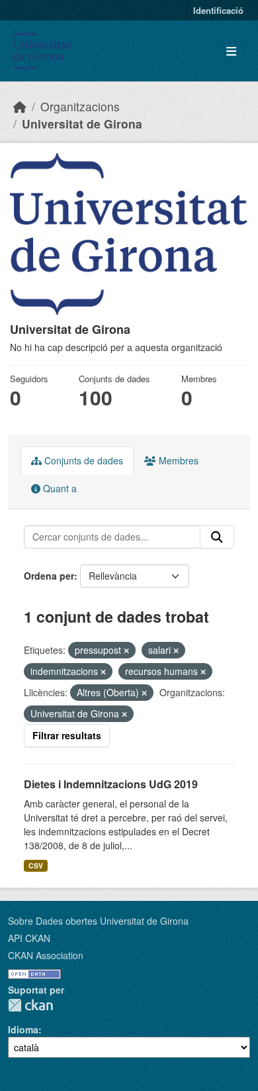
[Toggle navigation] (231, 51)
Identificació (218, 10)
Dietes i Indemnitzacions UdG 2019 (111, 784)
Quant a (58, 488)
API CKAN (29, 938)
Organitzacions (80, 106)
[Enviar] (217, 537)
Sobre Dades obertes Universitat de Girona (98, 920)
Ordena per (49, 575)
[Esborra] (126, 650)
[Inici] (19, 106)
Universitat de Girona (82, 123)
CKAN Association (45, 955)
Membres (177, 460)
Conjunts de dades (82, 460)
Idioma (23, 1029)
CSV (35, 865)
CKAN (30, 1005)
